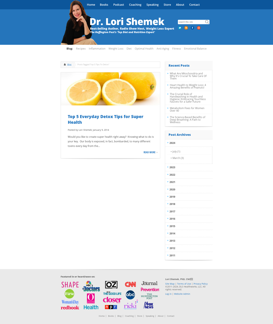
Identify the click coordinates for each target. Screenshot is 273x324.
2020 (172, 189)
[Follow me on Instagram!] (199, 29)
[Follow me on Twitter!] (180, 29)
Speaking (152, 4)
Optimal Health (144, 48)
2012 (172, 248)
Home (91, 4)
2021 (172, 182)
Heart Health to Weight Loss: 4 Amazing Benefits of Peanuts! (188, 86)
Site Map (170, 283)
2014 (172, 233)
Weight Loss (116, 48)
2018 (172, 204)
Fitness (176, 48)
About (180, 4)
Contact (194, 4)
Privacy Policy (201, 283)
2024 (172, 143)
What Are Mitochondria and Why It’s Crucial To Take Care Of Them (188, 76)
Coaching (135, 4)
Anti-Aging (163, 48)
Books (104, 4)
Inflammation (97, 48)
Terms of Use (184, 283)
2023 (172, 167)
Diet (129, 48)
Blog (69, 64)
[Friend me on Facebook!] (193, 29)
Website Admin (182, 293)
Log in (168, 293)
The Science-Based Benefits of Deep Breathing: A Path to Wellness (187, 119)
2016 (172, 218)
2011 (172, 255)
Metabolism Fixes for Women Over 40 (187, 109)
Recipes (81, 48)
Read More (149, 152)
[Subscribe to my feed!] (186, 29)
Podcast (118, 4)
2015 (172, 226)
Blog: (70, 48)
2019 (172, 196)
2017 (172, 211)
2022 (172, 174)
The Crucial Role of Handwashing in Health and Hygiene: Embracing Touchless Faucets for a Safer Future (188, 97)
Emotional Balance (195, 48)
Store (167, 4)
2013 (172, 240)
